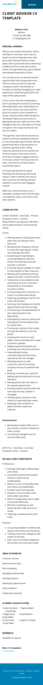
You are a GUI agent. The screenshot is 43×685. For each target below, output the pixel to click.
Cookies (29, 671)
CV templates (8, 651)
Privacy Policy (19, 671)
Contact (21, 673)
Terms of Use (8, 671)
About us (36, 671)
